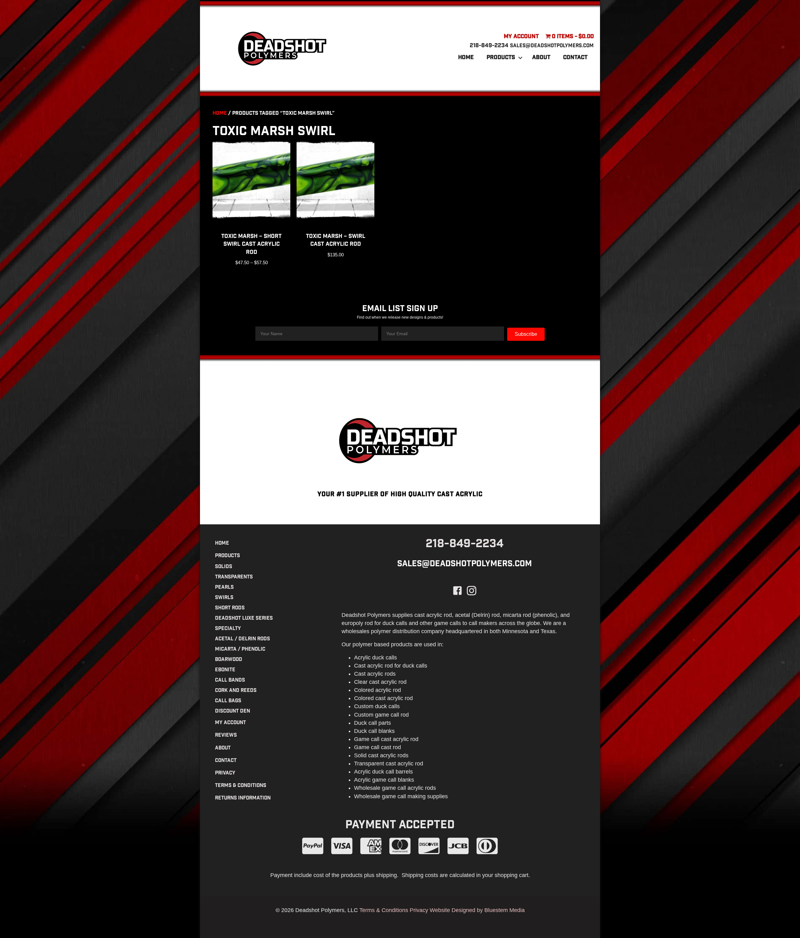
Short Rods (230, 608)
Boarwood (228, 659)
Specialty (228, 629)
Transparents (234, 577)
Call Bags (228, 701)
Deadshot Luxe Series (244, 618)
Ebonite (225, 670)
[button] (520, 58)
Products (501, 58)
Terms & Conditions (240, 785)
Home (466, 58)
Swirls (224, 598)
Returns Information (243, 798)
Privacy (225, 773)
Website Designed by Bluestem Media (477, 910)
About (541, 58)
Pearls (224, 587)
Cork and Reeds (236, 690)
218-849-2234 (489, 46)
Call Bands (230, 680)
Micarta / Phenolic (240, 649)
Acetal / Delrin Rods (242, 639)
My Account (521, 37)
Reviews (226, 735)
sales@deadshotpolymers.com (552, 46)
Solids (223, 567)
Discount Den (232, 711)
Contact (575, 58)
